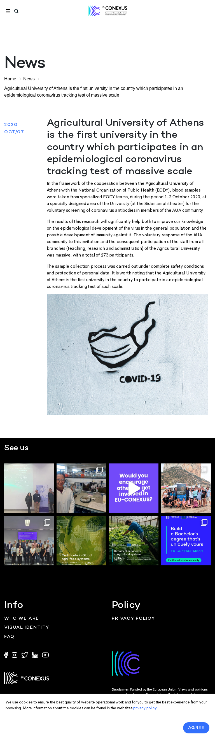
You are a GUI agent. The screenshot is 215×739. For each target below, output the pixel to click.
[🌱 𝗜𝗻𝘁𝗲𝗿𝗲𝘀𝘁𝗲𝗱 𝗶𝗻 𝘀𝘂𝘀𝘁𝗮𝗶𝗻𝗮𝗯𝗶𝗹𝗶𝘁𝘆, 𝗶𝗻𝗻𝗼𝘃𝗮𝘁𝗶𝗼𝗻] (133, 540)
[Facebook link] (7, 654)
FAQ (9, 637)
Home (10, 78)
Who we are (21, 618)
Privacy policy (133, 618)
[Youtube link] (45, 654)
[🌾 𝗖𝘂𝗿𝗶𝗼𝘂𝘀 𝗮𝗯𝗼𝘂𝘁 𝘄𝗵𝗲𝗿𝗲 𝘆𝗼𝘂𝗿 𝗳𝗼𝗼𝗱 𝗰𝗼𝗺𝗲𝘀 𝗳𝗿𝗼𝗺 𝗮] (81, 540)
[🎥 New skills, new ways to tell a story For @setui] (81, 488)
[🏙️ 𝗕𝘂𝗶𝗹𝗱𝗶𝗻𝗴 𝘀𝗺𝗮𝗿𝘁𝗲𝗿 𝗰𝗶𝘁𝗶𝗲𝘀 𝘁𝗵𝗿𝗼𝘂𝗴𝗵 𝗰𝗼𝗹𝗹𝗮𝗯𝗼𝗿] (29, 540)
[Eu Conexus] (107, 11)
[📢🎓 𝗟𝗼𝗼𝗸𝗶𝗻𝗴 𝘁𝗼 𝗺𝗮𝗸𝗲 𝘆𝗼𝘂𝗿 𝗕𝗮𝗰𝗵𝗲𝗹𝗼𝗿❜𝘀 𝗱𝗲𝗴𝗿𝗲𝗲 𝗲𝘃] (186, 540)
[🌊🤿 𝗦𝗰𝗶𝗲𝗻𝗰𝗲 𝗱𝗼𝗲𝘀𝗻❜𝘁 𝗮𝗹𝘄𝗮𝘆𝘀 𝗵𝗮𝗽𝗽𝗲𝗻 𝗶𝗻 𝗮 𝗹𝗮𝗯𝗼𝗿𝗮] (186, 488)
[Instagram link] (15, 654)
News (29, 78)
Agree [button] (196, 728)
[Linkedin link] (36, 654)
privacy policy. (145, 708)
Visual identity (26, 627)
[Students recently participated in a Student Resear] (29, 488)
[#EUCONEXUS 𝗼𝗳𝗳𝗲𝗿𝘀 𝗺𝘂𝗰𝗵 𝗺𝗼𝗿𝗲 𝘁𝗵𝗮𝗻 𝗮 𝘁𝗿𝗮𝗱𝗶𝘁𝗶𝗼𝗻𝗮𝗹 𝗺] (133, 488)
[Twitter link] (25, 654)
